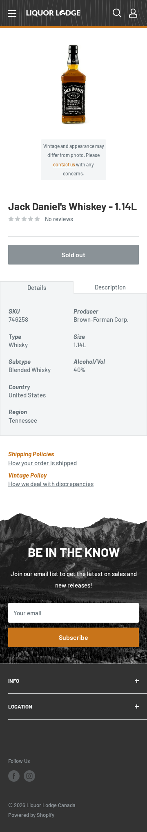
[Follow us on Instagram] (29, 776)
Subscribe (73, 637)
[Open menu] (12, 13)
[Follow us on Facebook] (14, 776)
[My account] (133, 13)
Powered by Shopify (31, 815)
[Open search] (117, 13)
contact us (64, 164)
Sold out (73, 254)
